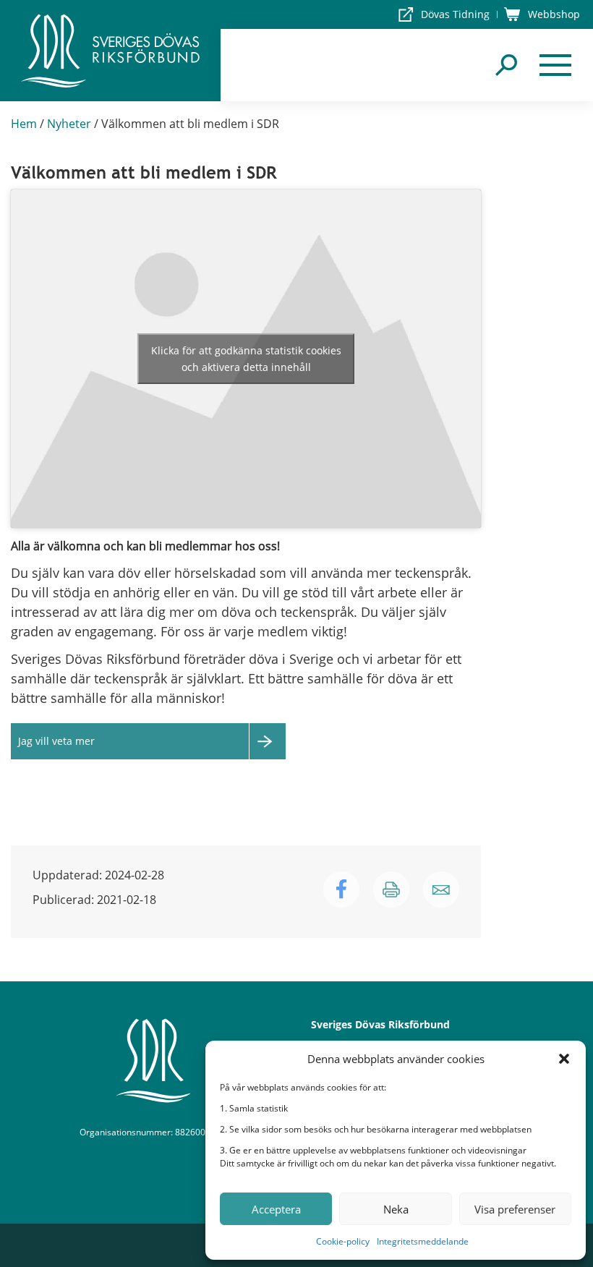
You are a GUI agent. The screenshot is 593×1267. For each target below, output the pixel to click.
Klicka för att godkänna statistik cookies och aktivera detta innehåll (246, 359)
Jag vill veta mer (56, 741)
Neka (396, 1209)
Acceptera (276, 1209)
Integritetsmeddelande (423, 1241)
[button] (564, 1058)
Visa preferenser (514, 1209)
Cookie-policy (343, 1241)
